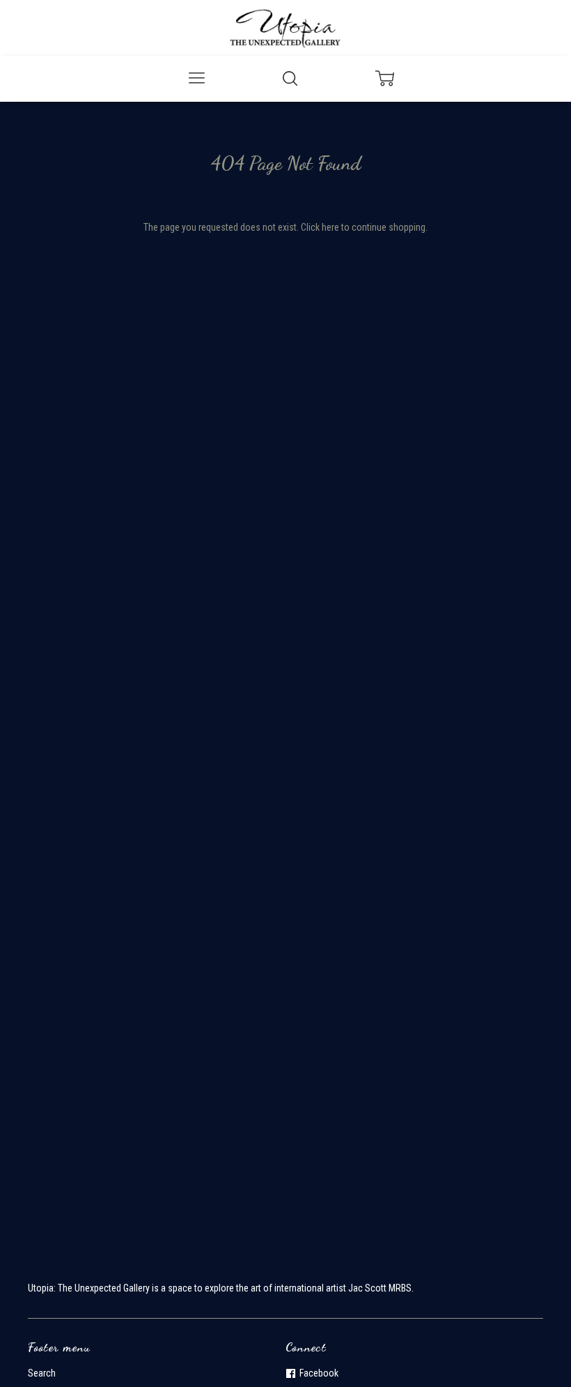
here (330, 227)
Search (42, 1373)
